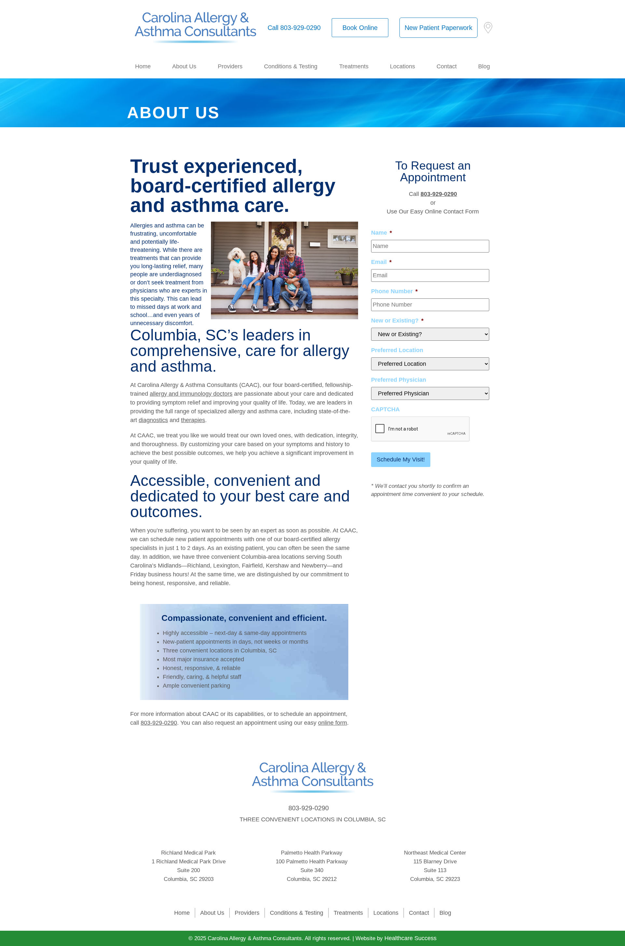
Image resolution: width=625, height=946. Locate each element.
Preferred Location (397, 350)
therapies (193, 420)
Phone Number (394, 291)
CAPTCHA (385, 409)
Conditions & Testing (290, 66)
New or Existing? (397, 320)
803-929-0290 (159, 723)
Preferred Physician (398, 380)
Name (381, 232)
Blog (484, 66)
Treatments (353, 66)
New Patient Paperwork (438, 27)
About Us (184, 66)
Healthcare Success (410, 938)
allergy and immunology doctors (191, 394)
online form (332, 723)
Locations (402, 66)
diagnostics (153, 420)
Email (381, 262)
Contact (447, 66)
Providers (230, 66)
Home (143, 66)
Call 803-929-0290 (294, 27)
